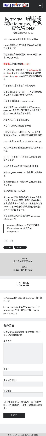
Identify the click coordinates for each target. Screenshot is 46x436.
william (35, 39)
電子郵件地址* (10, 380)
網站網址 (7, 391)
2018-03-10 (27, 32)
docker (8, 247)
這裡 (14, 209)
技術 (12, 241)
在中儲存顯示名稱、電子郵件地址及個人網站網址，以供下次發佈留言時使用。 (22, 405)
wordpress (20, 247)
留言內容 (7, 341)
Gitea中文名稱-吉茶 (23, 270)
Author (29, 435)
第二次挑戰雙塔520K (23, 261)
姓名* (5, 369)
